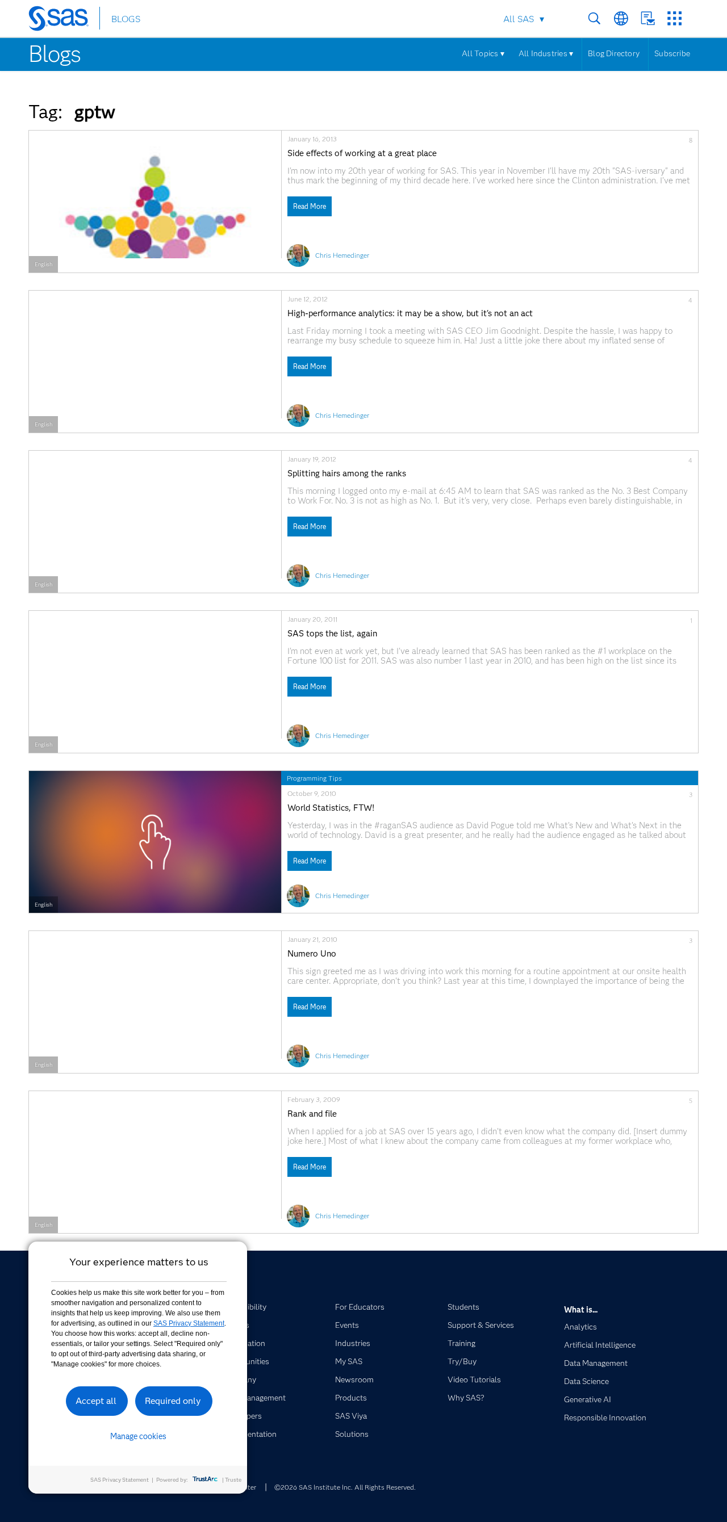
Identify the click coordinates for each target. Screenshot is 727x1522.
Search (594, 18)
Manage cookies (138, 1436)
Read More (309, 206)
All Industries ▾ (546, 53)
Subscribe (672, 53)
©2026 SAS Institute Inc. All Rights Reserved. (345, 1487)
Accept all (96, 1400)
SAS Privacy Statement (188, 1323)
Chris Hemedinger (342, 255)
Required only (173, 1400)
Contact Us (648, 18)
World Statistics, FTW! (330, 808)
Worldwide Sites (621, 18)
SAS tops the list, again (332, 634)
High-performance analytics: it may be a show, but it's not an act (410, 313)
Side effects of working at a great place (362, 153)
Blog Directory (614, 53)
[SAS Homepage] (63, 20)
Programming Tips (314, 778)
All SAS (518, 19)
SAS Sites (674, 18)
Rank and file (312, 1114)
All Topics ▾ (483, 53)
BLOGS (125, 19)
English (43, 264)
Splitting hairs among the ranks (346, 474)
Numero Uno (311, 954)
